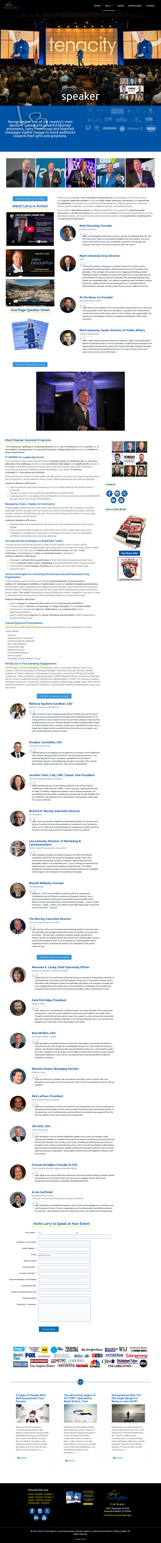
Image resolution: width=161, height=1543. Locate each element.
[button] (111, 5)
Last (77, 1232)
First (40, 1232)
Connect (45, 1503)
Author (32, 1500)
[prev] (13, 404)
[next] (148, 404)
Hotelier (40, 1494)
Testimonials (35, 1503)
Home (32, 1494)
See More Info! (129, 553)
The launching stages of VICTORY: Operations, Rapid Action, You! (80, 1398)
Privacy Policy (80, 1539)
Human (41, 1500)
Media (49, 1500)
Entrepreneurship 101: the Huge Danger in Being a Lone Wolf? (127, 1398)
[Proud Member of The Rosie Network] (129, 569)
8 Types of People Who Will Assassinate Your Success (31, 1398)
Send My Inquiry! (48, 1329)
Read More (24, 1458)
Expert (32, 1497)
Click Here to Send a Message (117, 1515)
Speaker (50, 1494)
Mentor (40, 1497)
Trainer (49, 1497)
